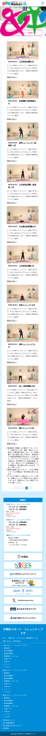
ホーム (4, 638)
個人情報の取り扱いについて (12, 725)
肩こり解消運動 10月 (27, 386)
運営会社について (9, 720)
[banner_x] (23, 600)
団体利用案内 (8, 653)
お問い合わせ (6, 641)
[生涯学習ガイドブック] (23, 583)
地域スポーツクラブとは (16, 638)
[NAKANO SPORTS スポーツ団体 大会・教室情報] (23, 591)
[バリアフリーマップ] (23, 574)
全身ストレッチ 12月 (27, 305)
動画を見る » (11, 77)
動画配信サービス (32, 638)
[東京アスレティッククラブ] (23, 618)
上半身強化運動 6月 (26, 62)
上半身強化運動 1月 (26, 266)
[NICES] (23, 565)
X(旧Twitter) (17, 641)
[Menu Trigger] (43, 3)
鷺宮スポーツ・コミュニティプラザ (15, 695)
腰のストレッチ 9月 (26, 428)
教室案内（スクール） (11, 656)
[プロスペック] (23, 609)
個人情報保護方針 (9, 723)
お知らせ (7, 661)
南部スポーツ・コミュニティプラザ (15, 670)
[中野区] (23, 556)
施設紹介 (7, 648)
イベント (7, 664)
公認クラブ (8, 659)
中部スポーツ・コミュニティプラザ (15, 645)
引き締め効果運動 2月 (27, 226)
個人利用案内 (8, 651)
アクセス (7, 667)
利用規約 (6, 728)
